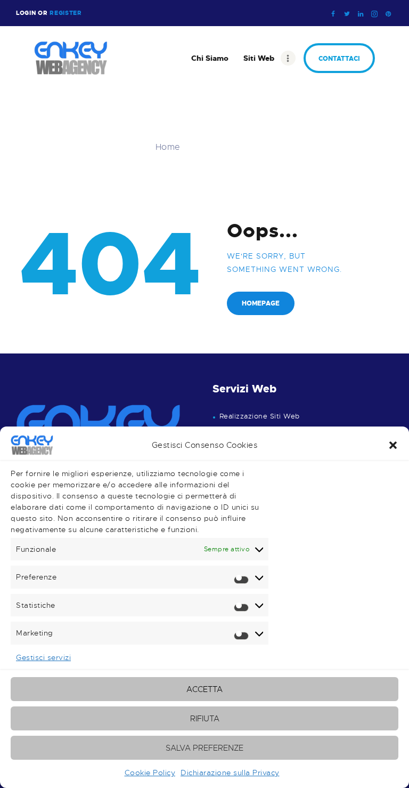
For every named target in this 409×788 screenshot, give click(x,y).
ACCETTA (204, 689)
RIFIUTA (204, 718)
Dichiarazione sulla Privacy (230, 772)
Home (168, 147)
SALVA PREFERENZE (204, 748)
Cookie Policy (150, 772)
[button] (393, 445)
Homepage (261, 303)
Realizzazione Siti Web (259, 416)
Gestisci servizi (43, 657)
